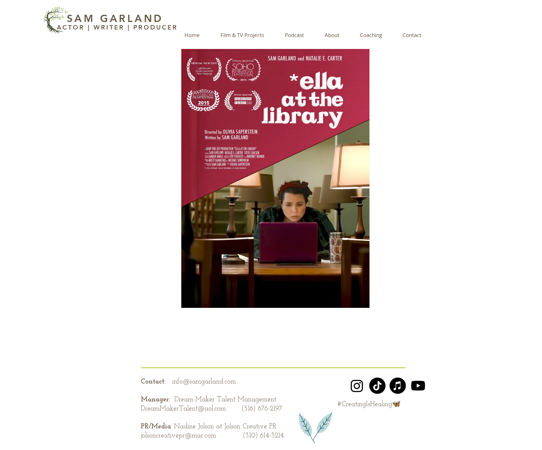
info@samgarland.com (204, 381)
